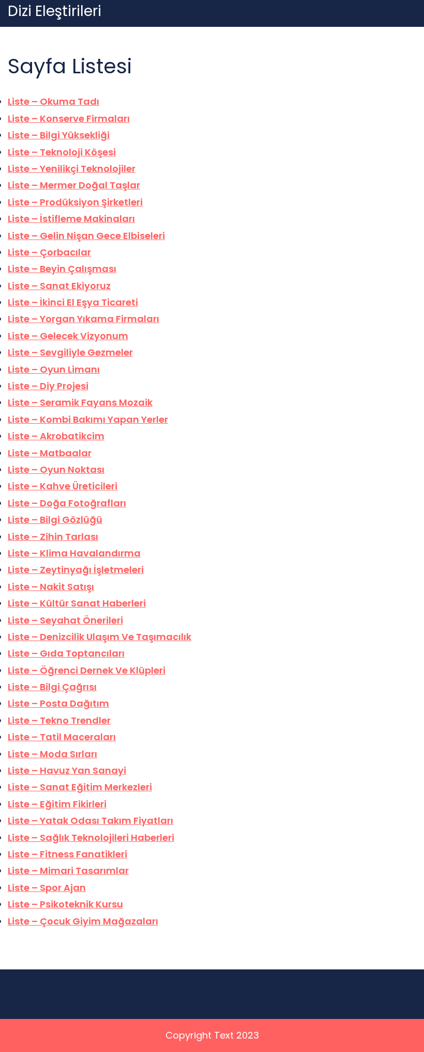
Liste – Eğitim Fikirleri (57, 804)
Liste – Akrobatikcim (56, 435)
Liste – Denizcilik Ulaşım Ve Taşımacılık (99, 636)
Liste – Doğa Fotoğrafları (67, 503)
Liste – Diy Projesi (48, 385)
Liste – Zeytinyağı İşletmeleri (76, 569)
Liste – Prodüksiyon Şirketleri (75, 202)
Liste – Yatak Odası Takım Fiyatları (90, 820)
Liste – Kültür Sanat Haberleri (77, 603)
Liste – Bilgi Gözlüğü (55, 519)
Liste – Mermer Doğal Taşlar (74, 185)
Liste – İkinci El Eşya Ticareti (73, 302)
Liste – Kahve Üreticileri (62, 486)
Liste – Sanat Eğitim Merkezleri (80, 786)
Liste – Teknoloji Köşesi (62, 152)
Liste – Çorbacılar (49, 252)
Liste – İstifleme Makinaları (71, 218)
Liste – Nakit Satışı (51, 586)
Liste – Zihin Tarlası (53, 536)
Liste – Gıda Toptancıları (66, 653)
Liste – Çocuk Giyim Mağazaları (83, 921)
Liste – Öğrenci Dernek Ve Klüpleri (86, 670)
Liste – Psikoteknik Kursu (65, 904)
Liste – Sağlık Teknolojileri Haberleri (91, 837)
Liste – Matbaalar (50, 453)
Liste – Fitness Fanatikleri (67, 854)
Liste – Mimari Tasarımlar (68, 870)
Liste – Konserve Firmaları (69, 118)
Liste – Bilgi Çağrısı (52, 686)
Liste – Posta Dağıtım (58, 703)
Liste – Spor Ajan (47, 887)
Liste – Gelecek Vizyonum (68, 335)
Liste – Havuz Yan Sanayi (67, 770)
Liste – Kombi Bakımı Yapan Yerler (88, 419)
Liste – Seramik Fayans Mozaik (80, 402)
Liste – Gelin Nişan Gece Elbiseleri (86, 235)
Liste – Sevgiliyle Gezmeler (70, 352)
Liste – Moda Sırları (52, 753)
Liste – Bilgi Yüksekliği (59, 135)
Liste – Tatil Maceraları (62, 736)
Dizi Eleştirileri (54, 11)
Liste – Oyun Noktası (56, 469)
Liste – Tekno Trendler (59, 720)
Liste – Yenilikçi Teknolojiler (71, 168)
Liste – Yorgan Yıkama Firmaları (83, 318)
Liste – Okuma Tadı (53, 101)
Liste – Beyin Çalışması (62, 268)
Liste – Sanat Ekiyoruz (59, 285)
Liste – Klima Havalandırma (74, 553)
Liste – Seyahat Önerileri (65, 620)
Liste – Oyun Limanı (54, 369)
